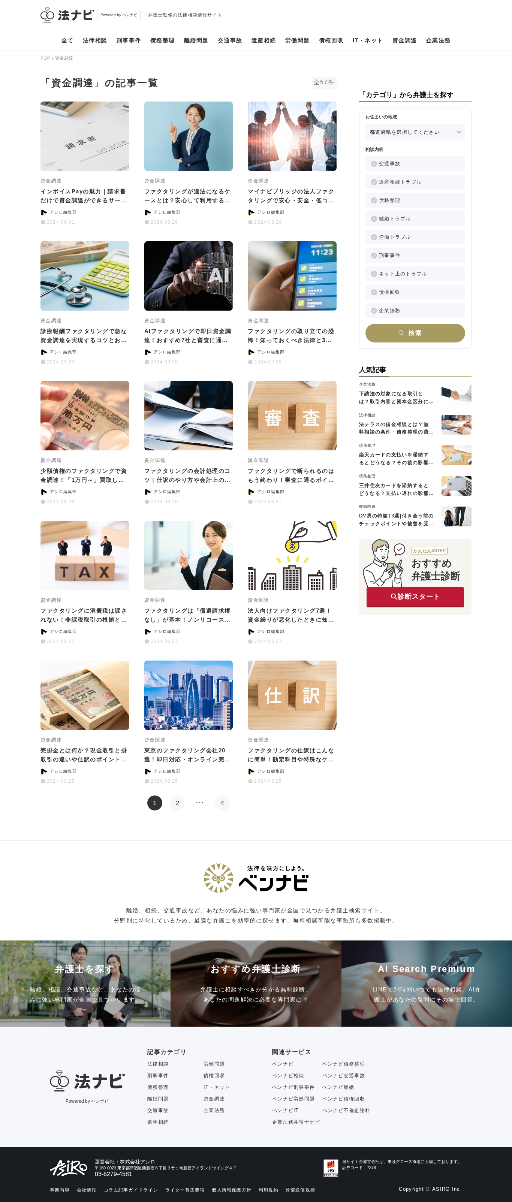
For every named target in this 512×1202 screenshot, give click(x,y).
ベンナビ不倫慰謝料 (346, 1110)
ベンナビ (282, 1064)
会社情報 (87, 1190)
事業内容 (60, 1190)
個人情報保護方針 (232, 1190)
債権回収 (331, 40)
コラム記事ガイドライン (131, 1190)
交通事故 (230, 40)
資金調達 (404, 40)
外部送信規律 (300, 1190)
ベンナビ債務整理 (343, 1064)
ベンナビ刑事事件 (293, 1087)
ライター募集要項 (185, 1190)
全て (67, 40)
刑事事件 (129, 40)
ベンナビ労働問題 (293, 1099)
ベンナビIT (285, 1110)
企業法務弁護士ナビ (296, 1122)
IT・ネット (368, 40)
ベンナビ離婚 (338, 1087)
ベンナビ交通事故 (343, 1075)
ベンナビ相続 (288, 1075)
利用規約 (268, 1190)
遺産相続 (264, 40)
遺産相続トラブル (400, 182)
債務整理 (162, 40)
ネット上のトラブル (403, 274)
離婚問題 (196, 40)
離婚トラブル (395, 218)
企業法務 (438, 40)
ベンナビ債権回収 (343, 1099)
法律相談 (95, 40)
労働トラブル (395, 237)
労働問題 (297, 40)
